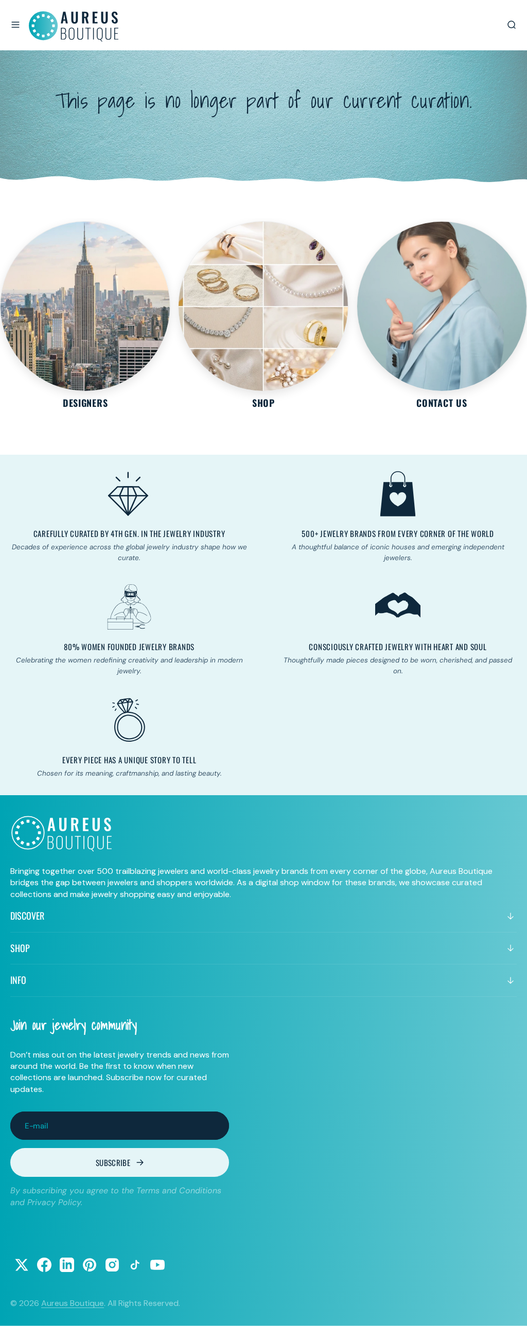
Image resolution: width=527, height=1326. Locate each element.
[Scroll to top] (509, 1308)
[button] (15, 25)
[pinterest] (89, 1264)
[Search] (511, 25)
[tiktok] (135, 1264)
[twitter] (21, 1264)
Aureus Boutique (72, 1303)
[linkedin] (67, 1264)
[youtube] (157, 1264)
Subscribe (113, 1162)
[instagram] (112, 1264)
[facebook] (44, 1264)
